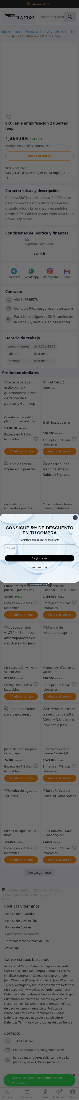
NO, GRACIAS (39, 568)
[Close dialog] (75, 517)
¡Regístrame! (39, 558)
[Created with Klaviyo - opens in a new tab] (39, 584)
